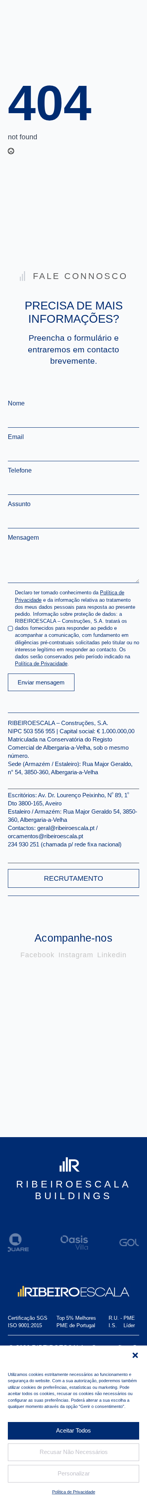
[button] (135, 1355)
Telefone (20, 470)
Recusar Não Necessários (74, 1452)
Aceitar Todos (73, 1430)
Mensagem (25, 538)
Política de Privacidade (73, 1492)
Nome (18, 403)
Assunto (19, 504)
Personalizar (74, 1473)
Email (18, 437)
